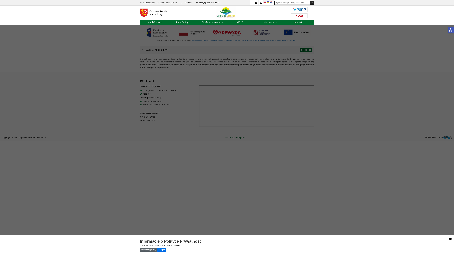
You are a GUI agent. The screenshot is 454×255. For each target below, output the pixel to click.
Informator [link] (269, 22)
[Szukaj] (312, 3)
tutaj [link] (179, 245)
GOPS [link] (240, 22)
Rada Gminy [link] (182, 22)
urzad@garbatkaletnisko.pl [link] (209, 3)
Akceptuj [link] (161, 249)
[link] (451, 30)
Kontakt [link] (298, 22)
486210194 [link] (188, 3)
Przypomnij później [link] (148, 249)
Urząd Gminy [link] (153, 22)
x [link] (450, 239)
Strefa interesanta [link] (211, 22)
